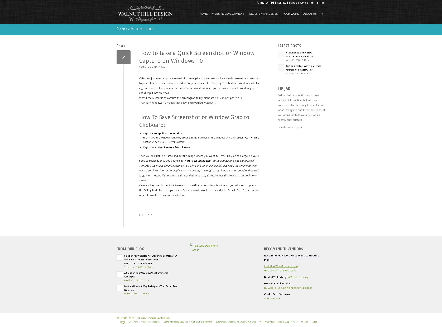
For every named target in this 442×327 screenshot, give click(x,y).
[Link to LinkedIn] (322, 2)
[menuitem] (204, 13)
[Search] (322, 13)
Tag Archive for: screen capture (135, 28)
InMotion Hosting (297, 277)
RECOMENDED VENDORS (283, 249)
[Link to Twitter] (312, 2)
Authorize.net (272, 298)
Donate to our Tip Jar (290, 127)
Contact (281, 2)
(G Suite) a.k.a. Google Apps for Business (288, 287)
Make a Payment (298, 2)
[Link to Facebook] (317, 2)
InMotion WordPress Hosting (281, 266)
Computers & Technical (152, 67)
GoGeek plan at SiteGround (280, 270)
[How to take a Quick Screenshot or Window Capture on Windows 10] (124, 57)
